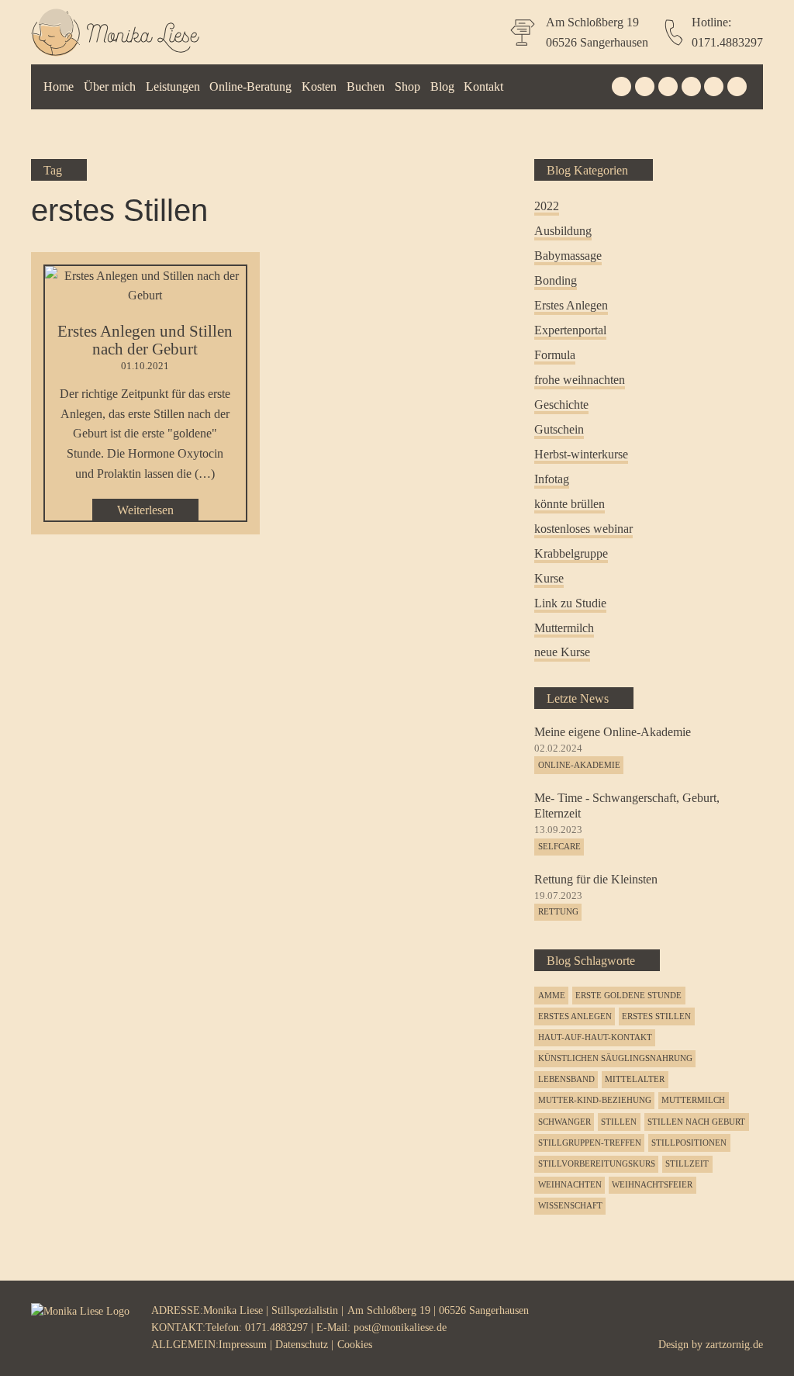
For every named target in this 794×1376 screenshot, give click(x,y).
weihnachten (570, 1184)
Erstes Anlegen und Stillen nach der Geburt (145, 340)
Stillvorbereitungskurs (596, 1163)
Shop (407, 86)
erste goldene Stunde (628, 995)
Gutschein (559, 429)
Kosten (319, 86)
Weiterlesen (145, 510)
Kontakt (483, 86)
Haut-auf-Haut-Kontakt (595, 1037)
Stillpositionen (689, 1142)
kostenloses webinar (583, 528)
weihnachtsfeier (652, 1184)
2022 (546, 206)
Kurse (549, 578)
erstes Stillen (656, 1016)
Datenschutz (301, 1344)
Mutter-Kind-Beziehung (594, 1100)
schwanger (564, 1121)
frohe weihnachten (579, 379)
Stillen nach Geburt (696, 1121)
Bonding (555, 280)
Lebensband (566, 1079)
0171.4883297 (727, 42)
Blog (442, 86)
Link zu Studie (570, 603)
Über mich (110, 86)
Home (58, 86)
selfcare (559, 846)
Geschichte (561, 404)
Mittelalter (635, 1079)
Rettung (558, 911)
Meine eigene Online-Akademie (612, 731)
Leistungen (173, 86)
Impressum (243, 1344)
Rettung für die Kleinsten (596, 879)
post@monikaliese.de (400, 1327)
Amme (551, 995)
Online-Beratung (250, 86)
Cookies (354, 1344)
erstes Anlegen (575, 1016)
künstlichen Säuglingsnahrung (615, 1058)
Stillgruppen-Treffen (589, 1142)
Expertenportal (570, 330)
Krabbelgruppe (571, 553)
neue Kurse (562, 652)
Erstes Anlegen (571, 305)
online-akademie (579, 764)
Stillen (619, 1121)
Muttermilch (564, 627)
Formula (554, 354)
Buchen (366, 86)
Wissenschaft (570, 1205)
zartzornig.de (734, 1344)
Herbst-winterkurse (581, 454)
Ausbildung (563, 230)
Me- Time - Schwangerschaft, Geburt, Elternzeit (627, 806)
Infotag (551, 479)
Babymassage (568, 255)
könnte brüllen (569, 503)
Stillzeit (687, 1163)
